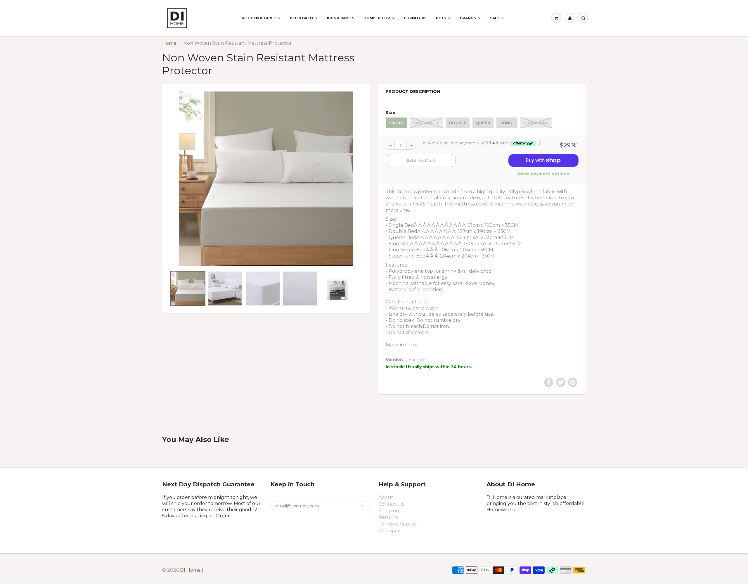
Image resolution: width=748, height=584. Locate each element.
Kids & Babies (340, 18)
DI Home (191, 570)
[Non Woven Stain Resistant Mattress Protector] (265, 178)
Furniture (415, 18)
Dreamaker (415, 359)
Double (457, 122)
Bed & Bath (301, 18)
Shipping (388, 511)
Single (396, 122)
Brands (468, 18)
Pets (441, 18)
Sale (495, 18)
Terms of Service (397, 524)
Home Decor (376, 18)
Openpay (389, 530)
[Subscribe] (362, 505)
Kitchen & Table (259, 18)
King (507, 122)
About (385, 497)
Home (169, 43)
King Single (426, 122)
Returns (388, 517)
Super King (536, 122)
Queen (483, 122)
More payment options (543, 174)
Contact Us (391, 504)
